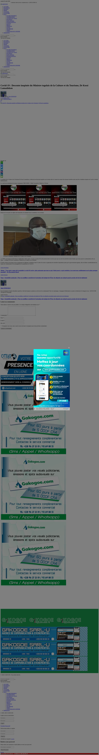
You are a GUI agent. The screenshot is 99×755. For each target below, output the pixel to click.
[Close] (69, 348)
